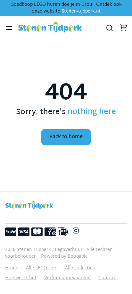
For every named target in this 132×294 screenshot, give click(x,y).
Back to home (65, 137)
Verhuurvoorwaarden (67, 278)
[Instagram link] (75, 232)
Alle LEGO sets (41, 268)
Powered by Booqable (64, 256)
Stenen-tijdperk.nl (80, 11)
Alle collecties (80, 268)
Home (11, 268)
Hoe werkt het (21, 278)
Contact (107, 278)
